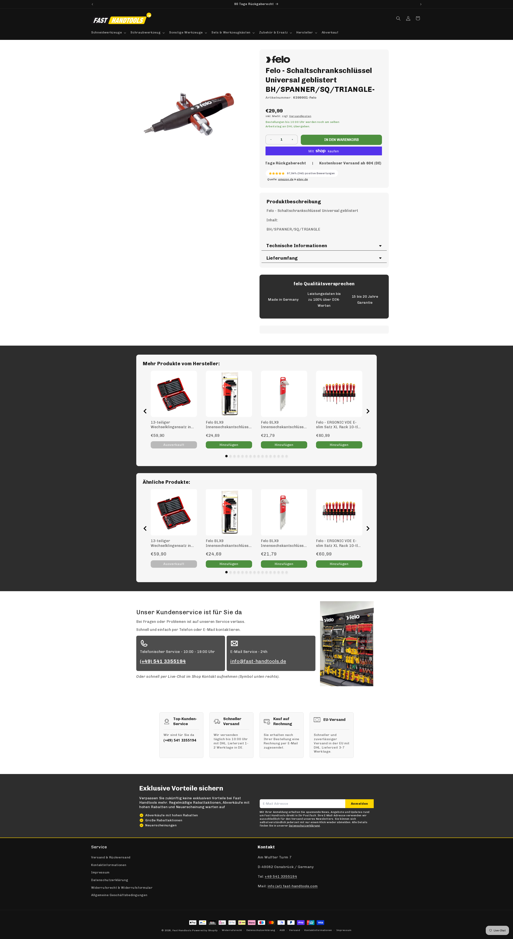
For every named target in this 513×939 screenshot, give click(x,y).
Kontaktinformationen (108, 865)
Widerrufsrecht (232, 930)
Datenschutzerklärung (109, 880)
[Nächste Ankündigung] (420, 4)
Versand (294, 930)
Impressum (100, 872)
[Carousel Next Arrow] (368, 411)
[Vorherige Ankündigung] (92, 4)
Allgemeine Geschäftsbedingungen (119, 895)
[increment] (292, 139)
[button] (108, 32)
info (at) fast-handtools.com (293, 886)
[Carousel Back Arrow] (145, 411)
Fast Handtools (182, 930)
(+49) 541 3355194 (180, 740)
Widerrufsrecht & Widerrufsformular (121, 887)
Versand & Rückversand (110, 857)
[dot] (226, 456)
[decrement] (271, 139)
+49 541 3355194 (281, 876)
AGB (282, 930)
